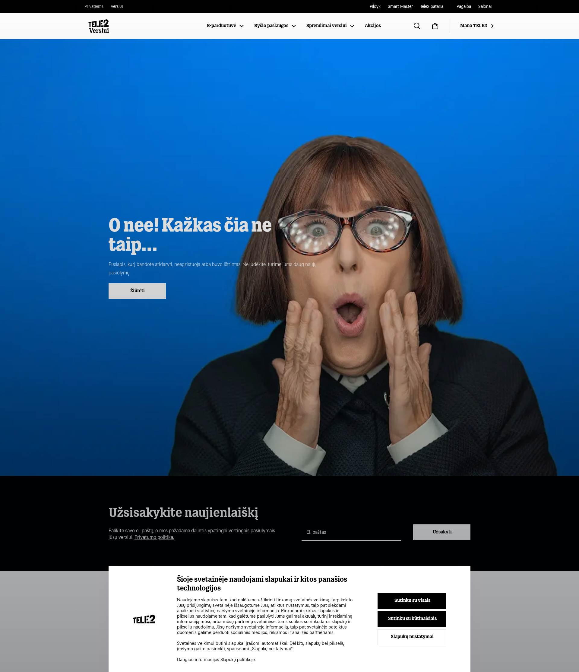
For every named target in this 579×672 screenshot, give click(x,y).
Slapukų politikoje (237, 659)
